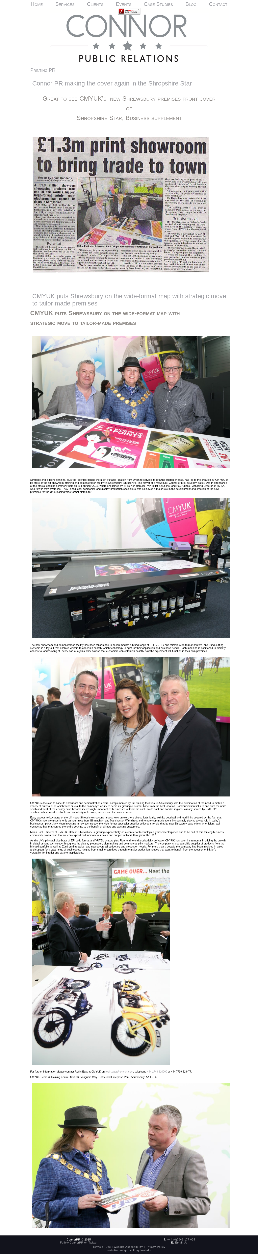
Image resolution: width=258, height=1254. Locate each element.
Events (123, 4)
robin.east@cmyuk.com (119, 1071)
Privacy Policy (155, 1246)
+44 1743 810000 (157, 1071)
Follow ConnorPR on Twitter (79, 1242)
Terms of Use (102, 1246)
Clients (95, 4)
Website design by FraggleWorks (129, 1250)
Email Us (181, 1242)
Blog (191, 4)
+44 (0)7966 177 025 (181, 1239)
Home (37, 4)
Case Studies (158, 4)
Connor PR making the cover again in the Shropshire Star (112, 83)
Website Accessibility (128, 1246)
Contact (218, 4)
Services (65, 4)
